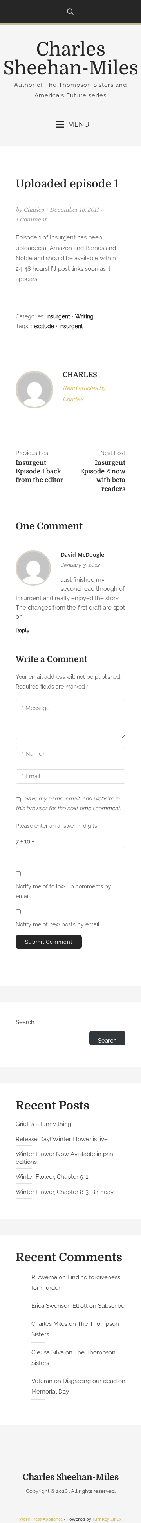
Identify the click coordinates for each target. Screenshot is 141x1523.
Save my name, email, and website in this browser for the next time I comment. (68, 803)
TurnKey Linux (107, 1519)
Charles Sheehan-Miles (70, 59)
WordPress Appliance (41, 1519)
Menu (79, 124)
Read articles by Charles (84, 393)
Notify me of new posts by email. (58, 924)
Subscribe (111, 1305)
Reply (22, 630)
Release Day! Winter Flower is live (62, 1139)
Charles (34, 210)
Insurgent (58, 316)
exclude (44, 326)
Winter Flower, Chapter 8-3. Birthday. (65, 1192)
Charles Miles (49, 1323)
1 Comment (31, 219)
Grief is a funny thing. (44, 1123)
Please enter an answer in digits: (57, 826)
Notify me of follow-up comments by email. (63, 891)
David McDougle (82, 554)
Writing (84, 316)
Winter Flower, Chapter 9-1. (52, 1176)
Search (25, 1022)
